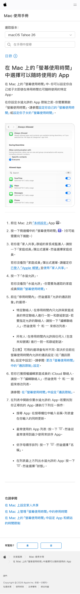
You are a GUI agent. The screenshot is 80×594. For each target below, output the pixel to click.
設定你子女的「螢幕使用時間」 (33, 112)
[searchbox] (40, 44)
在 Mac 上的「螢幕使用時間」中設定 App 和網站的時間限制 (39, 520)
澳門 (5, 576)
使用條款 (20, 587)
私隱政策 (7, 587)
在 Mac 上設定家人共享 (22, 505)
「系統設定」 (40, 223)
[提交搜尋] (9, 44)
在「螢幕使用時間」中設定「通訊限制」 (47, 392)
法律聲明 (32, 587)
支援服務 (17, 557)
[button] (11, 56)
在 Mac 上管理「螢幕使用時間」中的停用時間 (36, 511)
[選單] (75, 5)
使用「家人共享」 (54, 268)
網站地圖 (45, 587)
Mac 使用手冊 (16, 16)
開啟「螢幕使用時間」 (31, 289)
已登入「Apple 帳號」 (25, 268)
